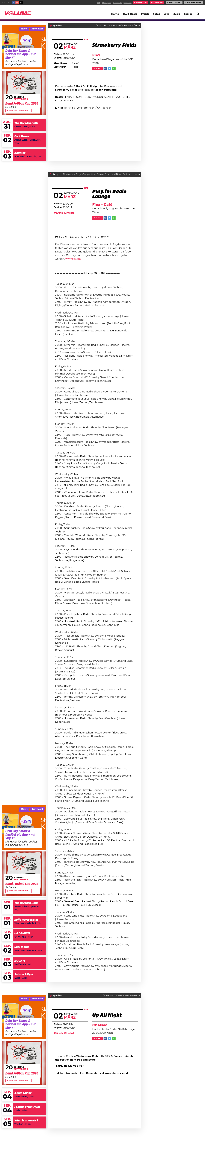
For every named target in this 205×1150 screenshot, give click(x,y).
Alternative (115, 26)
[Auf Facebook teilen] (105, 68)
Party (56, 174)
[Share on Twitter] (109, 68)
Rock (137, 26)
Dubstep (127, 174)
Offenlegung (106, 3)
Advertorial (37, 29)
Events (145, 14)
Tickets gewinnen (19, 110)
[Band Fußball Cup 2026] (24, 93)
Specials (57, 26)
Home (115, 14)
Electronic (68, 174)
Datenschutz (117, 3)
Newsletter (140, 2)
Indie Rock (127, 26)
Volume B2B (157, 2)
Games (188, 14)
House (137, 174)
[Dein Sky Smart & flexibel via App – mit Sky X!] (24, 47)
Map (98, 68)
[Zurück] (50, 25)
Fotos (156, 14)
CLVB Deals (129, 14)
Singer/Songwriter (85, 174)
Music (176, 14)
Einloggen (174, 2)
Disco (100, 174)
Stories (24, 29)
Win (166, 14)
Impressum (127, 3)
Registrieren (194, 2)
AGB (98, 3)
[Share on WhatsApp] (114, 68)
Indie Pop (102, 26)
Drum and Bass (113, 174)
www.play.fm (73, 259)
